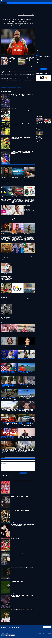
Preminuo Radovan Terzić (17, 581)
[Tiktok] (50, 627)
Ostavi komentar (23, 472)
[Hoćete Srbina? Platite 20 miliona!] (5, 502)
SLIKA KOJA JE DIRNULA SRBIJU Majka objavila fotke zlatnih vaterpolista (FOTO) (13, 59)
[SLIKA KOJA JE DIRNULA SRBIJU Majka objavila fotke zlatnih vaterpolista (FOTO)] (4, 61)
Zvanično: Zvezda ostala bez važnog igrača (21, 538)
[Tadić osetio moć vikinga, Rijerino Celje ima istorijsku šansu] (5, 143)
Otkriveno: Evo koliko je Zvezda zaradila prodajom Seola (21, 482)
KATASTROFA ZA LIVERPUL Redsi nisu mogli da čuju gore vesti (47, 124)
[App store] (11, 635)
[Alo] (2, 0)
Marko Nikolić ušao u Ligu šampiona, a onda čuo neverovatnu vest (22, 553)
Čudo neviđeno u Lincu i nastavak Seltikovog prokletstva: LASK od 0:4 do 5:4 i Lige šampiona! (23, 109)
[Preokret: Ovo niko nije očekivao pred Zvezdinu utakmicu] (5, 615)
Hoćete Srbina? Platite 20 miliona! (19, 496)
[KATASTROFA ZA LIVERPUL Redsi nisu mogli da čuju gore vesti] (47, 120)
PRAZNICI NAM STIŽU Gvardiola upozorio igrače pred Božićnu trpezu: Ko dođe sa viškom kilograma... (39, 126)
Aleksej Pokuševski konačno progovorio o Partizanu (44, 62)
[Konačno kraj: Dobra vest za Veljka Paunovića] (5, 573)
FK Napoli (19, 87)
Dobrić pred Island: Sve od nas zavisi (43, 56)
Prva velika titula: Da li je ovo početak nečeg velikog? (44, 53)
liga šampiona (4, 87)
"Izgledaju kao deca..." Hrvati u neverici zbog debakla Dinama (22, 596)
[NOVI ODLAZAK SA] (21, 61)
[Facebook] (44, 627)
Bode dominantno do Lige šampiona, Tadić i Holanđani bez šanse (21, 123)
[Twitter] (48, 627)
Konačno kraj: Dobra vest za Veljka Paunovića (22, 567)
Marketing (44, 633)
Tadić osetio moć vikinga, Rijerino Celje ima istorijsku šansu (21, 138)
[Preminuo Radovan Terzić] (5, 587)
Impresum (49, 633)
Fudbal (3, 17)
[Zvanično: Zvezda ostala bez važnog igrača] (5, 544)
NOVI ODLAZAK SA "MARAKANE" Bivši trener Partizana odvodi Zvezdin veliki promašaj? (30, 59)
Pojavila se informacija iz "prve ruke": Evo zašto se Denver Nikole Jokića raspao (22, 525)
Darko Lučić (13, 27)
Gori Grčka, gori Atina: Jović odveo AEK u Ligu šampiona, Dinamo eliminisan (22, 95)
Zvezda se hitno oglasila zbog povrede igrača (44, 59)
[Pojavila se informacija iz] (5, 530)
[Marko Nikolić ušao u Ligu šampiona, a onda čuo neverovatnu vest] (5, 558)
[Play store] (4, 635)
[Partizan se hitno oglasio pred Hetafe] (5, 516)
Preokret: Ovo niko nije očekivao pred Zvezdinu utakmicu (22, 610)
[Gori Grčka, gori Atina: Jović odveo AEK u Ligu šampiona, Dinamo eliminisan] (5, 100)
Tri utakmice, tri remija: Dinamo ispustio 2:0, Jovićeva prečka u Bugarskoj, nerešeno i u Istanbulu (22, 152)
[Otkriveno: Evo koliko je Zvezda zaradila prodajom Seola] (5, 487)
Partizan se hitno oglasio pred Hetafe (20, 510)
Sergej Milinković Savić (12, 87)
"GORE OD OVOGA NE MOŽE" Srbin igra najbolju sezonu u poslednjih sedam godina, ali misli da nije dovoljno (39, 140)
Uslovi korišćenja (38, 633)
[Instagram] (46, 627)
